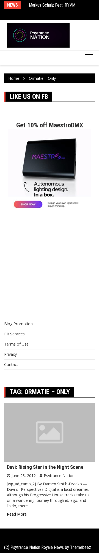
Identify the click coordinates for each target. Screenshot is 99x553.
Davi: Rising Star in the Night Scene (45, 467)
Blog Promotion (18, 323)
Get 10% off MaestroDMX (49, 125)
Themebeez (80, 547)
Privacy (10, 354)
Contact (11, 364)
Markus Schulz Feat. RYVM (52, 5)
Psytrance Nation (59, 475)
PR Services (14, 333)
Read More (17, 514)
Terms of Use (16, 344)
